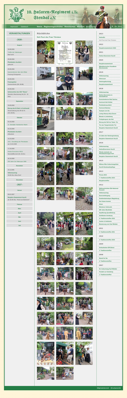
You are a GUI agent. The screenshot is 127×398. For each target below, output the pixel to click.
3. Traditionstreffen (105, 250)
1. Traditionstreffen (105, 274)
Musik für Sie (103, 258)
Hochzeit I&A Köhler (105, 102)
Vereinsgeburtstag (105, 81)
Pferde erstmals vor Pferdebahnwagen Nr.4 (106, 152)
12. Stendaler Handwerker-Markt (17, 124)
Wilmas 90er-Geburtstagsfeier (108, 164)
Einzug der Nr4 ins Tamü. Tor (108, 122)
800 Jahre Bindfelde (105, 210)
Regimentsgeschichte (53, 27)
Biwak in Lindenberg (106, 116)
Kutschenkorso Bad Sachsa (108, 99)
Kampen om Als (104, 110)
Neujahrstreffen (104, 180)
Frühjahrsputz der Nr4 (106, 119)
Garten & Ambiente (105, 221)
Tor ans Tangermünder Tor (107, 125)
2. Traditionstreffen (105, 261)
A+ (116, 26)
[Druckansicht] (116, 388)
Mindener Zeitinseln (105, 207)
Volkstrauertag (104, 76)
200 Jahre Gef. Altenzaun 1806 (17, 161)
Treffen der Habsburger (15, 52)
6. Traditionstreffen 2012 (107, 218)
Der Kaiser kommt (105, 201)
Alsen (101, 204)
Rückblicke (91, 27)
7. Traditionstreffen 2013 (107, 177)
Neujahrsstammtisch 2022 (107, 48)
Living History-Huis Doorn (107, 113)
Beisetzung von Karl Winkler (108, 224)
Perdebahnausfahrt (105, 105)
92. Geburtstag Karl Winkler (108, 269)
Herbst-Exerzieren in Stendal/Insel (105, 95)
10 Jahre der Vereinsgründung (109, 135)
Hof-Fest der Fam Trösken (107, 40)
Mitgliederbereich (103, 388)
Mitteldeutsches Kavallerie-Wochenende (108, 67)
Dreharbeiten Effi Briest (106, 247)
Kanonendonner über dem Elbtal (17, 72)
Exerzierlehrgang (104, 195)
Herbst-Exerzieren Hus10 (107, 56)
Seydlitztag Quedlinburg (107, 212)
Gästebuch (24, 27)
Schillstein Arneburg (105, 215)
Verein (39, 27)
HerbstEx (102, 37)
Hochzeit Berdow (104, 108)
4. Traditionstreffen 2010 (107, 239)
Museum (80, 27)
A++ (120, 26)
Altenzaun (102, 78)
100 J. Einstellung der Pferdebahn (18, 141)
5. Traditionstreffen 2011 (107, 232)
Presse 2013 (103, 175)
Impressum (14, 27)
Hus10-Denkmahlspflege (107, 167)
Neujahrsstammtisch (106, 63)
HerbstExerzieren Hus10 (107, 149)
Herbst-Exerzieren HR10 (15, 151)
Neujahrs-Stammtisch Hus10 (108, 128)
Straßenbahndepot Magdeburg (109, 198)
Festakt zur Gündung (106, 271)
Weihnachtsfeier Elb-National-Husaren (109, 189)
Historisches (69, 27)
